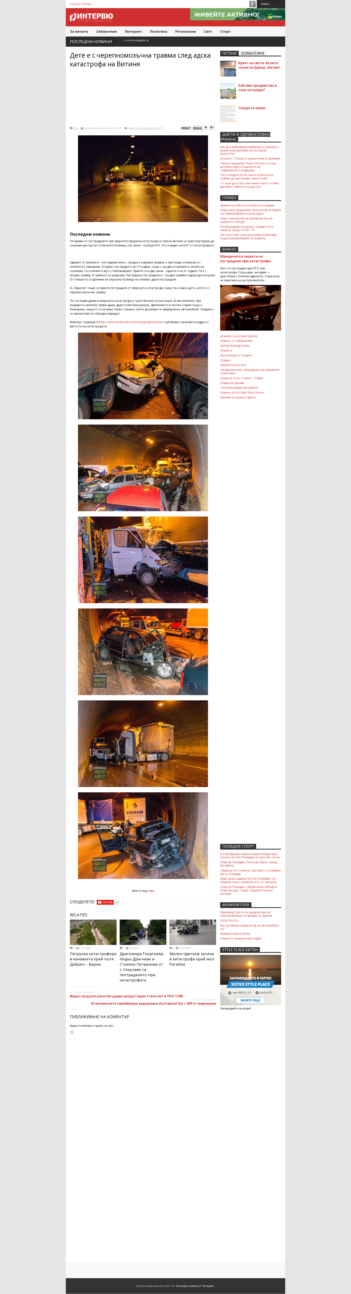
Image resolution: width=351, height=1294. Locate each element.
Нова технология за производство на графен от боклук (246, 220)
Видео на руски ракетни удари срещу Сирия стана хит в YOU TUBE (126, 996)
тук (151, 891)
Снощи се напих (251, 108)
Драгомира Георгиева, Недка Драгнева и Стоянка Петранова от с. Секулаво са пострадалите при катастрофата (142, 967)
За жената (79, 31)
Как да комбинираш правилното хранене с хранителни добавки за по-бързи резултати (249, 150)
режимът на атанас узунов (239, 336)
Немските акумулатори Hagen (241, 938)
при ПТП (117, 128)
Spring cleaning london (235, 345)
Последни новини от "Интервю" (195, 1286)
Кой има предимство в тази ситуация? (257, 87)
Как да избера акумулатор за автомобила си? (249, 927)
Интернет (133, 31)
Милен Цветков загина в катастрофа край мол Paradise (191, 959)
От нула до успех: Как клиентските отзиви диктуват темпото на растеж (249, 185)
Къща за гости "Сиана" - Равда (241, 378)
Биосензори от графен (236, 355)
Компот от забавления (236, 341)
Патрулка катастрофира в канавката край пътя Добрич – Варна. (93, 959)
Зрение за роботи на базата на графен (247, 205)
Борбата (226, 350)
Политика (158, 31)
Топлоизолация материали (239, 387)
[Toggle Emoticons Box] (72, 1032)
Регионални (185, 31)
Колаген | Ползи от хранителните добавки (250, 158)
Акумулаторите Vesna (235, 933)
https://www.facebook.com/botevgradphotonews (131, 322)
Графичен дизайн (232, 383)
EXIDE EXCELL (229, 920)
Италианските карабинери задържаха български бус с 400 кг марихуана (153, 1003)
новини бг (105, 128)
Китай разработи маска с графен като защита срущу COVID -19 (246, 228)
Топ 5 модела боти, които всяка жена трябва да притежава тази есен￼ (246, 176)
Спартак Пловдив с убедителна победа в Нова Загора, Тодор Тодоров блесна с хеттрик (248, 890)
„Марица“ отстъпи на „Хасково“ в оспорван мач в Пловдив (250, 872)
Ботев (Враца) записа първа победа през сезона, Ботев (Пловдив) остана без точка (250, 855)
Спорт (225, 31)
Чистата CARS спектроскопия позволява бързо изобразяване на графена (248, 236)
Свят (208, 31)
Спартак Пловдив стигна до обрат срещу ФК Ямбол (248, 863)
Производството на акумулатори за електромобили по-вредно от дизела (246, 914)
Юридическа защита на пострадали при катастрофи (245, 258)
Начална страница (80, 4)
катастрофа (91, 128)
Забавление (106, 31)
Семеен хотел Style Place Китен (242, 392)
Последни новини (91, 41)
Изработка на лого (233, 365)
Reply (76, 128)
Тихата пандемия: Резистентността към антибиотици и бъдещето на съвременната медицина (248, 166)
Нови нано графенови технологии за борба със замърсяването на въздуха (250, 211)
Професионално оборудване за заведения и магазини (249, 371)
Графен (225, 360)
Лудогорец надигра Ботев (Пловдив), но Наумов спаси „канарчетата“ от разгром (248, 880)
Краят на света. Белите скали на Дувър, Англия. (259, 65)
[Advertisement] (143, 96)
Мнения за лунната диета (238, 397)
